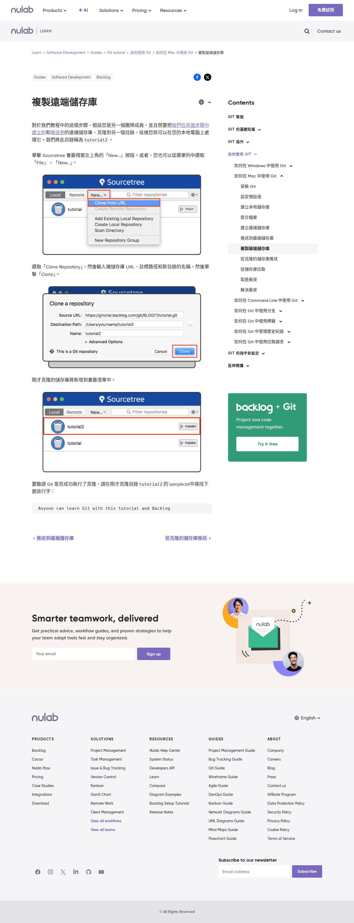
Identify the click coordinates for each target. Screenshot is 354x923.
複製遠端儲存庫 (255, 248)
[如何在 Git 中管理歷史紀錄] (289, 331)
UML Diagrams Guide (226, 821)
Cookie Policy (278, 829)
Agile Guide (218, 785)
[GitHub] (88, 872)
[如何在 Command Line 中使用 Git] (303, 300)
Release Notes (161, 812)
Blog (271, 768)
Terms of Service (281, 838)
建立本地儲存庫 (255, 207)
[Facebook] (37, 872)
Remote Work (102, 803)
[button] (308, 717)
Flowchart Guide (222, 838)
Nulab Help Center (165, 750)
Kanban (97, 785)
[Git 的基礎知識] (259, 129)
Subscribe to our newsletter (247, 860)
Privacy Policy (278, 821)
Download (40, 803)
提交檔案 (248, 217)
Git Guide (217, 768)
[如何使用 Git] (255, 154)
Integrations (42, 794)
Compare (157, 785)
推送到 (58, 132)
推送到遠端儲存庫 (257, 238)
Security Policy (279, 812)
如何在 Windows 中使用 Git (260, 165)
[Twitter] (63, 872)
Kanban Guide (221, 803)
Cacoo (37, 759)
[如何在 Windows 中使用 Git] (291, 166)
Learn (36, 52)
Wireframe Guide (223, 777)
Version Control (103, 777)
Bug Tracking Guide (225, 759)
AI (86, 10)
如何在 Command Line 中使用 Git (266, 300)
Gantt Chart (101, 794)
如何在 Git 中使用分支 (254, 310)
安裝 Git (248, 186)
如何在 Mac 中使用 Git (174, 52)
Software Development (66, 52)
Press (271, 777)
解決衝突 (248, 290)
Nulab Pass (41, 768)
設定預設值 (250, 196)
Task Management (106, 759)
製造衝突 (248, 279)
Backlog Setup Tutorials (169, 803)
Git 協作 (236, 141)
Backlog (39, 750)
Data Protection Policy (286, 803)
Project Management (108, 750)
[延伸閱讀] (248, 366)
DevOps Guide (221, 794)
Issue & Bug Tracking (108, 768)
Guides (96, 52)
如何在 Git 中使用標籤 (254, 321)
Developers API (162, 768)
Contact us (329, 31)
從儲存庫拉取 (252, 269)
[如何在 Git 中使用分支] (281, 311)
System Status (161, 759)
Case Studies (43, 785)
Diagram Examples (165, 794)
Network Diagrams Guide (230, 812)
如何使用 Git (140, 52)
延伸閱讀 (235, 365)
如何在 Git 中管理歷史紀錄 (259, 331)
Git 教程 (236, 117)
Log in (295, 10)
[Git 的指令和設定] (263, 353)
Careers (274, 759)
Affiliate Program (281, 794)
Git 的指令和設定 (243, 353)
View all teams (103, 829)
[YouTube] (101, 872)
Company (275, 750)
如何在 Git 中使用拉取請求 (259, 341)
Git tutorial (116, 52)
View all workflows (106, 821)
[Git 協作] (248, 142)
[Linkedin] (76, 872)
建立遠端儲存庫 (255, 227)
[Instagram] (50, 872)
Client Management (107, 812)
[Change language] (205, 102)
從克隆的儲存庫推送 (259, 258)
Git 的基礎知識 (241, 129)
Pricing (37, 777)
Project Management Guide (232, 750)
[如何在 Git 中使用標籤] (281, 321)
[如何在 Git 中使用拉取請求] (289, 342)
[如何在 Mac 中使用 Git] (282, 176)
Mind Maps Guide (223, 829)
